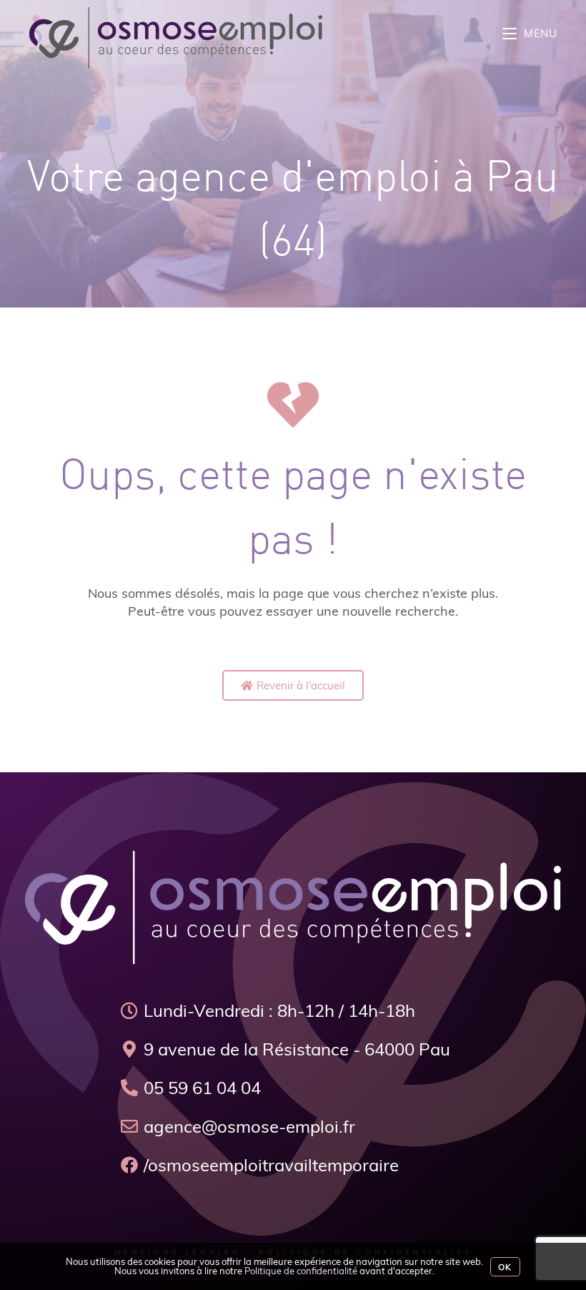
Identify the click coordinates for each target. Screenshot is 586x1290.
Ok (505, 1266)
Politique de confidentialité (300, 1270)
